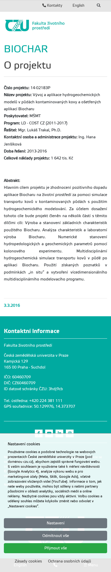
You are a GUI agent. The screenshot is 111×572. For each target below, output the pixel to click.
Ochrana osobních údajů (69, 561)
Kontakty (54, 5)
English (78, 5)
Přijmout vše (55, 548)
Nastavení (56, 523)
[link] (55, 25)
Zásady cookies (28, 561)
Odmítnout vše (55, 536)
